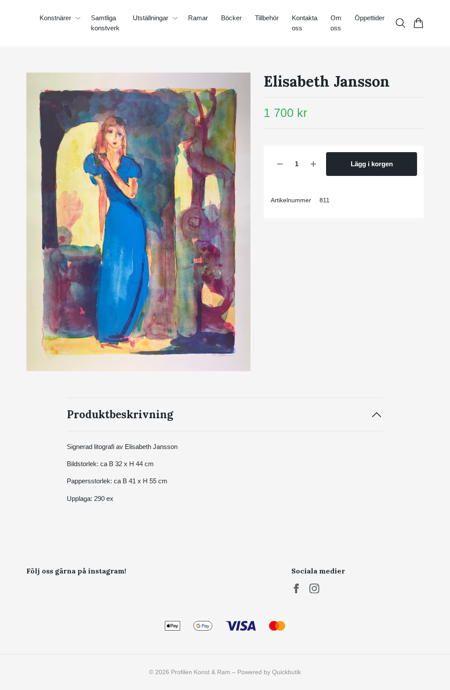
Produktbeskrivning (120, 414)
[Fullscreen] (138, 222)
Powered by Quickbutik (269, 671)
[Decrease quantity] (280, 164)
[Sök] (400, 23)
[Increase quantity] (313, 164)
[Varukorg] (418, 23)
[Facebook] (296, 589)
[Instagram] (314, 589)
